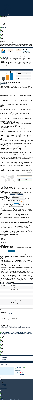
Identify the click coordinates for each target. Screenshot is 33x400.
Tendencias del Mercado (4, 356)
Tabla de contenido (5, 40)
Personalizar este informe (22, 40)
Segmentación (8, 40)
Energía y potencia (5, 6)
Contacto (3, 13)
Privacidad (21, 205)
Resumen (2, 40)
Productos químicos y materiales (7, 8)
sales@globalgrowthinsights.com (4, 364)
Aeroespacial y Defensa (6, 7)
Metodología (12, 40)
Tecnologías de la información (6, 3)
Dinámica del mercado (4, 357)
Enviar (22, 374)
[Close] (29, 366)
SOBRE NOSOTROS (4, 384)
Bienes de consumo (5, 9)
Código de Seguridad (17, 372)
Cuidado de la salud (5, 4)
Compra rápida (4, 27)
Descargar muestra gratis (16, 40)
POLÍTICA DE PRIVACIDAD (5, 385)
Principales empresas (4, 359)
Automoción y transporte (6, 5)
